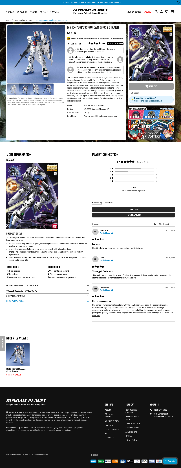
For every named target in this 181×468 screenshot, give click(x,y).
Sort (156, 224)
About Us (108, 410)
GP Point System (112, 421)
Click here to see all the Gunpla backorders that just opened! (91, 2)
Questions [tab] (109, 203)
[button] (173, 11)
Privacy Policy (131, 440)
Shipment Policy (132, 428)
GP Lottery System (109, 415)
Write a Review (135, 215)
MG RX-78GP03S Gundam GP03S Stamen (16, 370)
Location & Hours (112, 429)
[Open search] (156, 11)
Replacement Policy (133, 423)
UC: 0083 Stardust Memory (95, 109)
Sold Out (153, 86)
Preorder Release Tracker (132, 418)
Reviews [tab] (97, 203)
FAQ (106, 433)
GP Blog (128, 436)
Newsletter (109, 425)
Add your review (115, 44)
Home (8, 20)
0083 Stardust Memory (23, 20)
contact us (65, 430)
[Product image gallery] (36, 54)
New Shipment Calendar (131, 411)
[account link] (161, 12)
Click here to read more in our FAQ (148, 101)
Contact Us (109, 437)
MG (85, 113)
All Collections (131, 432)
